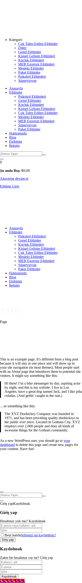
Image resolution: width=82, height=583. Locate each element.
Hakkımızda (18, 133)
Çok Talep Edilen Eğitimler (38, 44)
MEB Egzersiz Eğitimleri (36, 64)
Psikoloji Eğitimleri (32, 76)
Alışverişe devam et (14, 178)
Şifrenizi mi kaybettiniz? (38, 535)
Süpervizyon (27, 81)
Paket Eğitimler (29, 72)
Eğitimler (15, 92)
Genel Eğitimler (29, 52)
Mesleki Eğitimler (31, 68)
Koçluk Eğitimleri (31, 60)
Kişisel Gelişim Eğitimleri (36, 56)
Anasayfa (16, 88)
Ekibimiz (15, 141)
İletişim (14, 146)
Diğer (22, 48)
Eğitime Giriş (9, 186)
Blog (12, 137)
